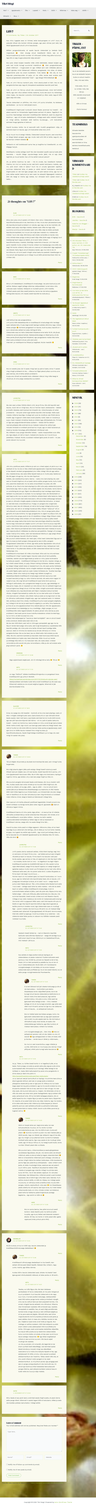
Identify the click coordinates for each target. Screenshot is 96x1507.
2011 (75, 494)
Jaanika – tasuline (79, 220)
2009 (76, 501)
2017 (76, 434)
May (77, 460)
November (80, 439)
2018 (76, 430)
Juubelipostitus (78, 355)
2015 (76, 480)
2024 (76, 410)
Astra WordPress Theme (63, 1502)
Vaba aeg (74, 10)
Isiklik (84, 10)
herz (33, 1202)
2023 (76, 413)
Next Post (61, 189)
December (80, 436)
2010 (76, 497)
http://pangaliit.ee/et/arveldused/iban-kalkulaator (30, 1076)
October (79, 443)
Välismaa (63, 10)
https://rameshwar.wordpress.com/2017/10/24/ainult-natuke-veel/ (33, 679)
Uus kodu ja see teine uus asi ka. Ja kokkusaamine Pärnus (80, 293)
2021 (76, 420)
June (78, 456)
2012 (76, 490)
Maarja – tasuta (78, 229)
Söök (53, 10)
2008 (76, 504)
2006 (76, 511)
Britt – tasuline (77, 217)
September (80, 446)
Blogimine (75, 277)
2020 (76, 424)
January (79, 473)
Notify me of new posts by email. (20, 1470)
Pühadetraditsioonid (79, 371)
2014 (76, 484)
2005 (76, 514)
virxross (19, 653)
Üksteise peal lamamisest (81, 339)
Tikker (15, 755)
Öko (26, 10)
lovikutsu (22, 844)
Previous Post (8, 189)
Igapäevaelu (16, 10)
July (77, 453)
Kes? (5, 10)
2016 (76, 477)
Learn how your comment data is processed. (47, 1483)
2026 (76, 403)
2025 (76, 407)
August (78, 450)
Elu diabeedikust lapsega (81, 363)
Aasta (74, 313)
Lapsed (35, 10)
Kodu (44, 10)
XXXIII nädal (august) (79, 269)
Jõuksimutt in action (79, 347)
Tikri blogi (8, 3)
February (79, 470)
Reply (60, 262)
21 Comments (11, 35)
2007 (76, 507)
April (78, 463)
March (78, 467)
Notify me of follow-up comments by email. (24, 1464)
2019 (76, 427)
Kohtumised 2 (77, 263)
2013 (76, 487)
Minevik (6, 16)
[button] (8, 10)
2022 (76, 417)
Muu (15, 16)
